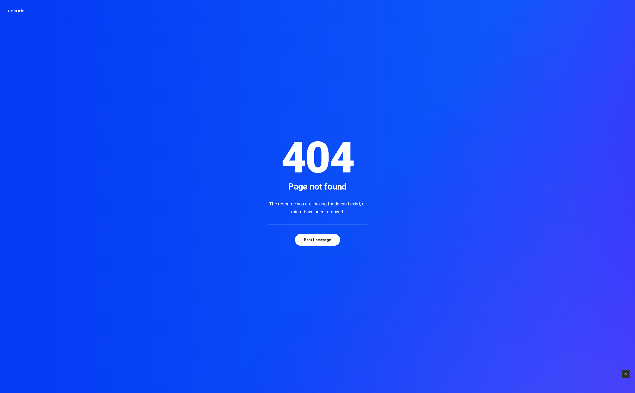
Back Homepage (317, 240)
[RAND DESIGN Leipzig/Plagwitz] (16, 10)
